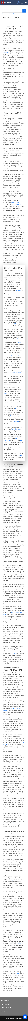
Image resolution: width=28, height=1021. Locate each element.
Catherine (20, 943)
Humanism (19, 290)
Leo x (14, 654)
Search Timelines (6, 1007)
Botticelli (19, 455)
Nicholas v (16, 324)
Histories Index (5, 1000)
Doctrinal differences (16, 373)
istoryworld (7, 2)
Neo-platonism (16, 429)
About (3, 1011)
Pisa (13, 511)
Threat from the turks (17, 356)
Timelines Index (5, 1004)
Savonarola (16, 823)
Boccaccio (12, 296)
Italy (12, 880)
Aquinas (16, 421)
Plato (18, 339)
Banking (5, 52)
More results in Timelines (9, 14)
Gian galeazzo (15, 202)
